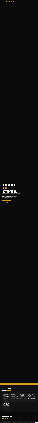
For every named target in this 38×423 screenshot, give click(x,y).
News (20, 1)
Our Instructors (17, 1)
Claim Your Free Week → (6, 200)
